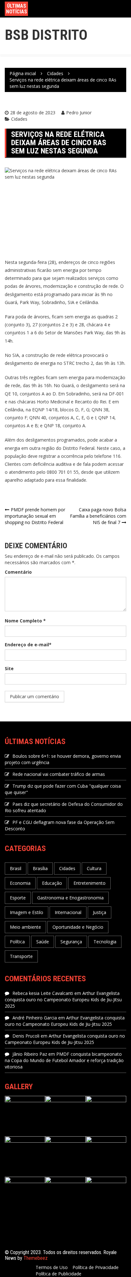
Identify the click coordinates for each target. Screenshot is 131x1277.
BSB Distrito (46, 34)
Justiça (99, 912)
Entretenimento (89, 883)
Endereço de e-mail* (28, 645)
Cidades (19, 119)
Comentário (18, 572)
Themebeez (36, 1258)
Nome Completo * (25, 621)
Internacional (68, 912)
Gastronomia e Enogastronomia (70, 898)
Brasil (15, 868)
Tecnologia (104, 942)
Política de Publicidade (58, 1274)
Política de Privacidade (95, 1267)
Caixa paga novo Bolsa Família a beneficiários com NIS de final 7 (98, 516)
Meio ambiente (25, 927)
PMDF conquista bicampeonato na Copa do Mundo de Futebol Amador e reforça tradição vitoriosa (64, 1060)
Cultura (94, 868)
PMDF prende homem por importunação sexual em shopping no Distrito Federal (35, 516)
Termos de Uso (52, 1267)
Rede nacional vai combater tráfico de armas (58, 774)
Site (9, 668)
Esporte (18, 898)
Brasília (40, 868)
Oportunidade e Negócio (77, 927)
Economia (20, 883)
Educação (52, 883)
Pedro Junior (79, 113)
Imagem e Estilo (26, 912)
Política (17, 942)
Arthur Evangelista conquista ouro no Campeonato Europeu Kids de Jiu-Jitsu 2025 (63, 999)
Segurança (71, 942)
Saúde (42, 942)
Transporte (21, 956)
